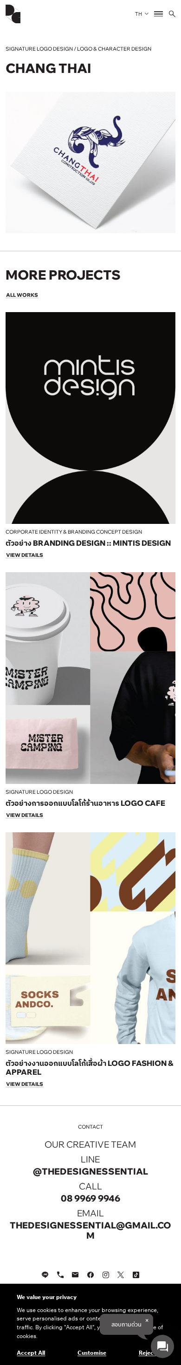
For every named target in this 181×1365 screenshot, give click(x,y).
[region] (90, 1324)
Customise (92, 1352)
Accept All (31, 1352)
